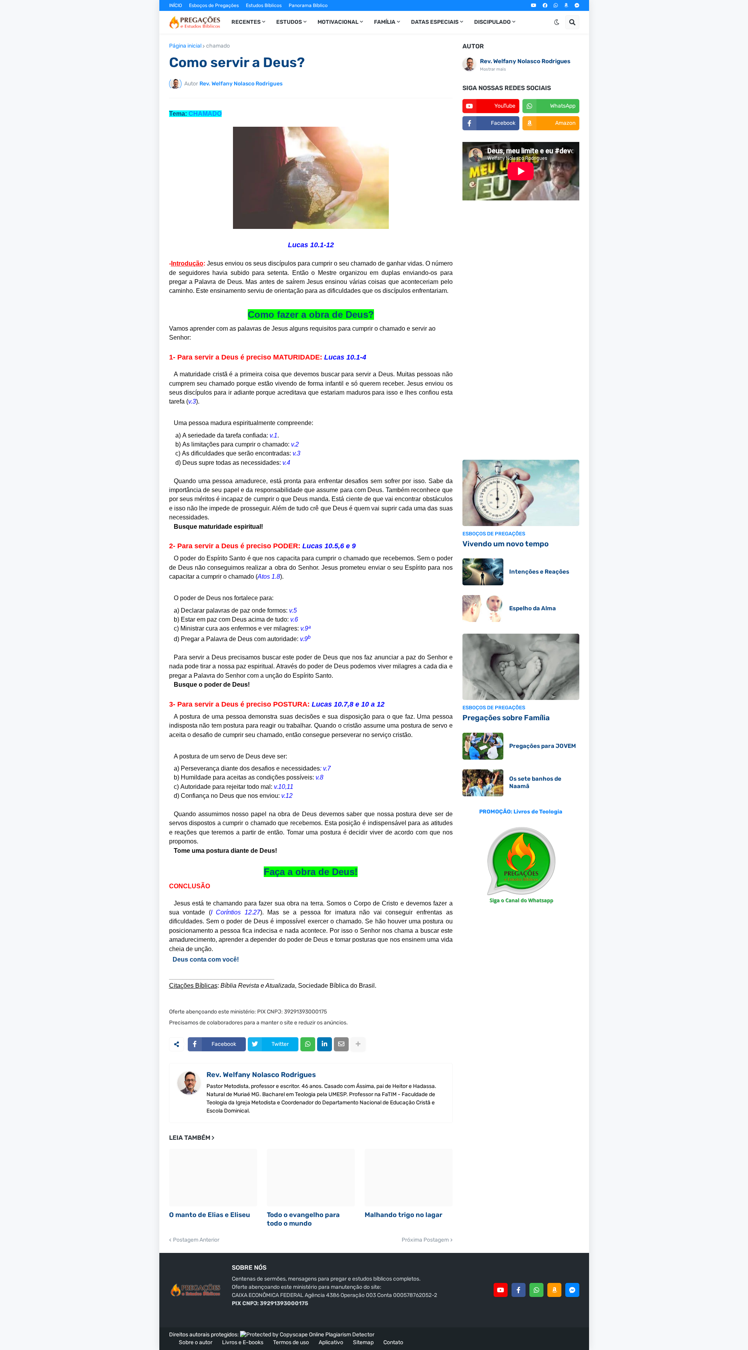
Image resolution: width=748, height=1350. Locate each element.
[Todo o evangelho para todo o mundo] (311, 1177)
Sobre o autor (195, 1342)
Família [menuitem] (384, 22)
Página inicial (185, 46)
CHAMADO (205, 113)
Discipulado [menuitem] (492, 22)
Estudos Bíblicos (264, 5)
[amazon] (566, 5)
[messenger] (577, 5)
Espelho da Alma (532, 608)
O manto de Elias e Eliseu (209, 1215)
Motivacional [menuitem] (338, 22)
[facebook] (545, 5)
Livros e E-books (242, 1342)
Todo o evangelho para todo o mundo (303, 1219)
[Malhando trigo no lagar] (409, 1177)
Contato (393, 1342)
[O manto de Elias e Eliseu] (213, 1177)
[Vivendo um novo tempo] (520, 493)
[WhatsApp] (307, 1044)
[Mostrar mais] (358, 1044)
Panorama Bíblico (308, 5)
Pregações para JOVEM (542, 745)
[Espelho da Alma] (482, 608)
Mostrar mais (493, 69)
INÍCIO (175, 5)
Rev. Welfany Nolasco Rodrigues (261, 1074)
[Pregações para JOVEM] (482, 746)
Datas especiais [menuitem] (435, 22)
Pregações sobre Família (506, 717)
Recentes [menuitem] (246, 22)
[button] (556, 22)
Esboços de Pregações (214, 5)
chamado (218, 46)
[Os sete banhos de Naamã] (482, 782)
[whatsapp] (556, 5)
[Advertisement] (520, 331)
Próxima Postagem (425, 1240)
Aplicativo (331, 1342)
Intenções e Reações (539, 571)
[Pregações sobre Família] (520, 667)
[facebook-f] (519, 1290)
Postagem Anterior (196, 1240)
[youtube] (533, 5)
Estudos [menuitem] (289, 22)
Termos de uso (291, 1342)
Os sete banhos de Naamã (535, 782)
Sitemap (363, 1342)
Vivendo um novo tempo (505, 543)
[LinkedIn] (324, 1044)
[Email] (341, 1044)
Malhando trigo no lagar (403, 1215)
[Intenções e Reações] (482, 571)
